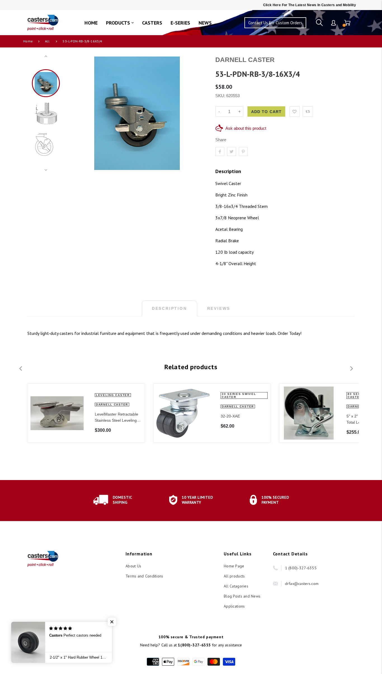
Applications (234, 606)
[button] (112, 622)
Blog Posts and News (242, 596)
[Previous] (76, 113)
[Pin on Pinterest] (243, 151)
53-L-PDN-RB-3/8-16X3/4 (82, 41)
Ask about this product (245, 128)
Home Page (234, 566)
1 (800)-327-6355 (301, 567)
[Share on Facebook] (219, 151)
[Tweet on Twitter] (231, 151)
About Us (133, 566)
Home (28, 41)
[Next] (198, 113)
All (47, 41)
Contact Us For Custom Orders (275, 22)
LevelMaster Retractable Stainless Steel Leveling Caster (116, 417)
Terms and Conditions (144, 576)
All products (234, 576)
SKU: (220, 95)
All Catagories (236, 586)
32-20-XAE (230, 416)
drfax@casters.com (302, 583)
